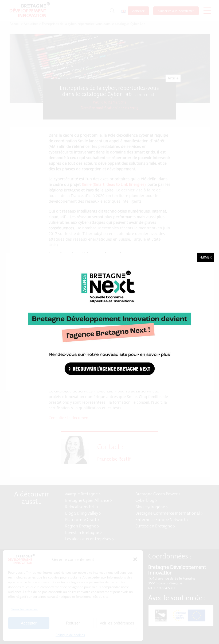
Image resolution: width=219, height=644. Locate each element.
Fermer (206, 257)
